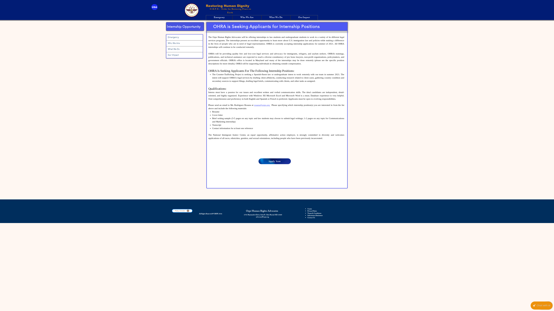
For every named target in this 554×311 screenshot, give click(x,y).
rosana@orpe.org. (262, 105)
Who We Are (174, 43)
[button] (154, 7)
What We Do (174, 49)
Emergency (173, 37)
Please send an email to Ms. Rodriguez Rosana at (231, 105)
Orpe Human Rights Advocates (262, 211)
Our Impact (173, 55)
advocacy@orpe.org (262, 217)
